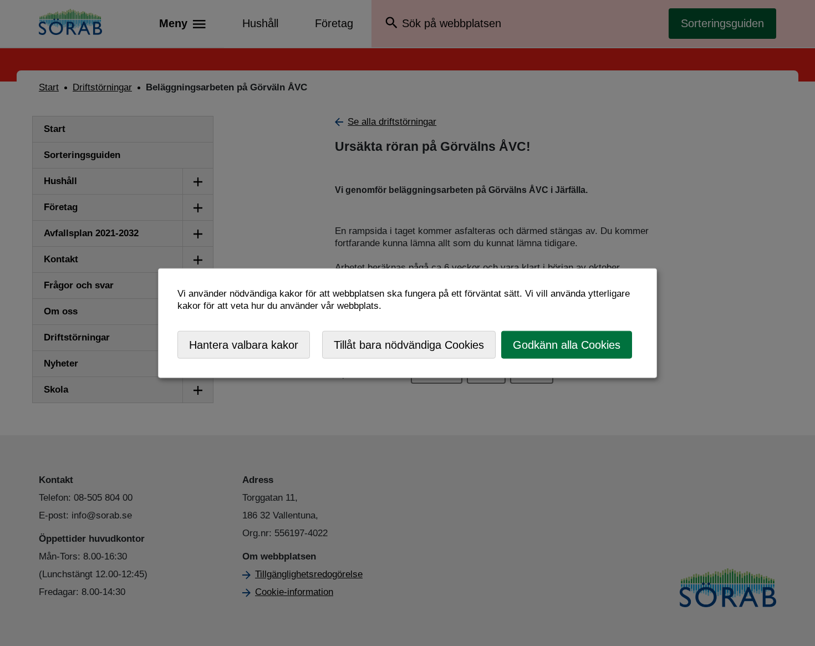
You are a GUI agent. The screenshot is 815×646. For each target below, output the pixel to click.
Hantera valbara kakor (243, 344)
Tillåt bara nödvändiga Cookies (409, 344)
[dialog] (407, 323)
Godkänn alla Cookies (566, 344)
